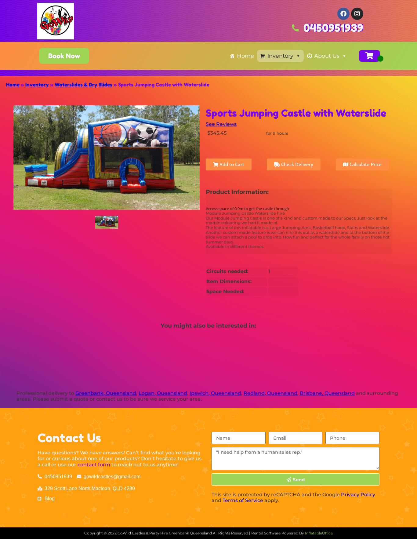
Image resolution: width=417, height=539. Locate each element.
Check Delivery (296, 164)
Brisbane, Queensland (327, 393)
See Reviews (221, 124)
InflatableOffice (319, 533)
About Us (326, 56)
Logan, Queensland (163, 393)
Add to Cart (231, 164)
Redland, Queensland (270, 393)
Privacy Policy (358, 494)
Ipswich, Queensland (215, 393)
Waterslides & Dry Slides (83, 85)
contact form (94, 465)
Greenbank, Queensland (105, 393)
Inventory (280, 56)
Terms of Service (243, 500)
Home (245, 56)
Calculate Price (365, 164)
